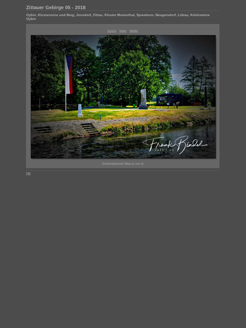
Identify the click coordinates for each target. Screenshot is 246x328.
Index (123, 31)
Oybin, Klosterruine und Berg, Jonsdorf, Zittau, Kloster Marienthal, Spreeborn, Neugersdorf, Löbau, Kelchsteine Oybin (118, 17)
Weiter (134, 31)
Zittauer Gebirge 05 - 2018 (56, 7)
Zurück (111, 31)
